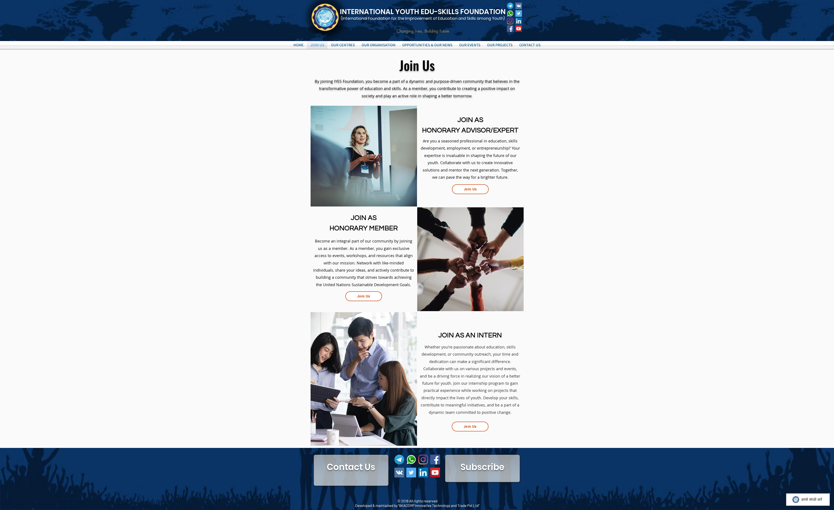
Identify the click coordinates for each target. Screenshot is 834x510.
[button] (343, 45)
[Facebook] (510, 28)
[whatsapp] (510, 13)
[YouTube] (518, 28)
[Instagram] (510, 21)
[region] (351, 470)
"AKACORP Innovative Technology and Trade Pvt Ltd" (438, 505)
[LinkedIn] (518, 21)
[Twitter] (518, 13)
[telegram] (510, 6)
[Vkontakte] (518, 6)
